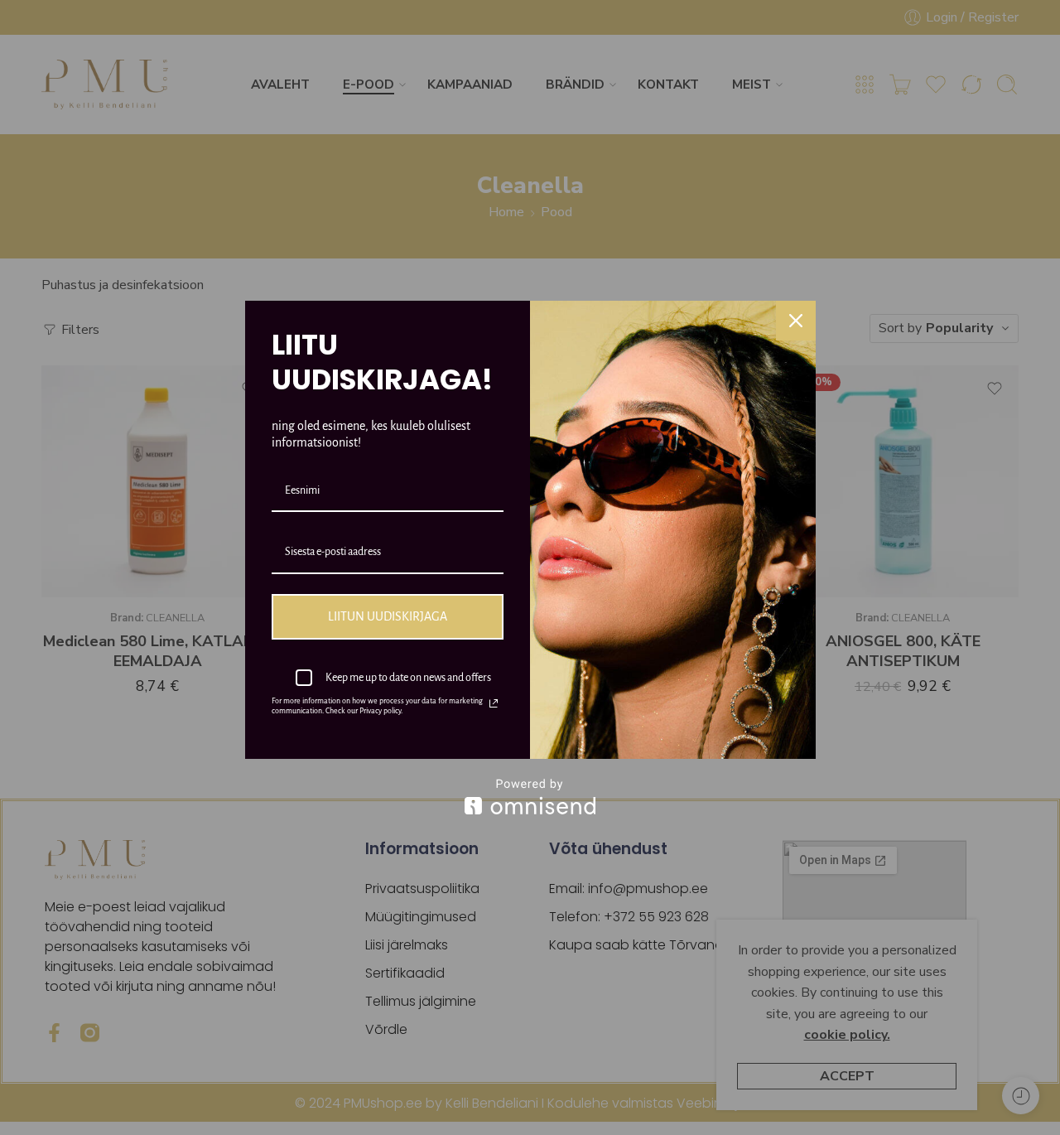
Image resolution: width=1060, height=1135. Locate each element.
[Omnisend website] (530, 796)
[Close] (796, 320)
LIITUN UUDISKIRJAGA (387, 616)
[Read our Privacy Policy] (494, 703)
